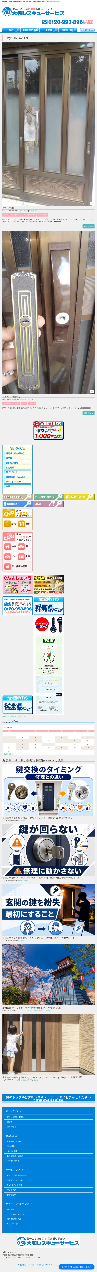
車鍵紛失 (42, 1010)
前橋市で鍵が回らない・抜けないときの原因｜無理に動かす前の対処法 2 (40, 878)
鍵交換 (24, 403)
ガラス (5, 215)
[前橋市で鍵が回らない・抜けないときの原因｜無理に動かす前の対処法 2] (48, 850)
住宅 (22, 399)
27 (61, 747)
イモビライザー (22, 1010)
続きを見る (88, 226)
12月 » (12, 754)
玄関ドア (29, 1080)
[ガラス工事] (48, 205)
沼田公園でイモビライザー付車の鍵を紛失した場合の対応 (32, 1007)
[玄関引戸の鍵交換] (48, 394)
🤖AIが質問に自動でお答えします (76, 1266)
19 (48, 744)
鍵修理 (26, 880)
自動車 (36, 1010)
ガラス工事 (8, 208)
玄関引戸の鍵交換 (11, 397)
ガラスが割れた (15, 215)
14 (75, 741)
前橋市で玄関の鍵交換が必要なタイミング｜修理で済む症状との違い (38, 818)
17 (22, 744)
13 (61, 741)
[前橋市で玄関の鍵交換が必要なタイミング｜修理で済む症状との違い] (48, 790)
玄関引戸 (16, 403)
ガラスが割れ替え (29, 215)
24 (22, 747)
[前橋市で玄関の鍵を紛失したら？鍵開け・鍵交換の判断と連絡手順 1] (48, 910)
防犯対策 (32, 403)
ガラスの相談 (42, 215)
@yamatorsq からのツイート (14, 716)
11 (35, 741)
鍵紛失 (23, 940)
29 (88, 747)
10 (22, 741)
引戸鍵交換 (7, 403)
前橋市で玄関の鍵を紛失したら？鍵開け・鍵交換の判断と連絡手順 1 (38, 938)
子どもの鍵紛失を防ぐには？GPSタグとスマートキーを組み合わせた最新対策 (42, 1077)
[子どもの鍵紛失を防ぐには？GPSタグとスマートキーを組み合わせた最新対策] (48, 1044)
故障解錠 (20, 880)
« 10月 (5, 754)
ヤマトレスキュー (34, 211)
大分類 (30, 1010)
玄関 (18, 820)
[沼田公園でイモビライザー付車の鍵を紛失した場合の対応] (48, 974)
